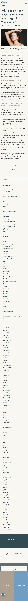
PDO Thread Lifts (7, 289)
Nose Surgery (6, 284)
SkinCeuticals (6, 304)
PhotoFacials (6, 291)
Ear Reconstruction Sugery (9, 224)
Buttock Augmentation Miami (9, 211)
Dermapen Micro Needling (9, 221)
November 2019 (6, 457)
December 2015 (6, 522)
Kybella (4, 261)
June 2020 (5, 440)
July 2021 (5, 407)
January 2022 (6, 392)
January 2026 (6, 335)
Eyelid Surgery (6, 229)
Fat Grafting (5, 236)
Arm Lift (4, 194)
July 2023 (5, 358)
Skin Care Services (7, 299)
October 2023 (6, 353)
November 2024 (7, 340)
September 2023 (7, 355)
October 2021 (6, 400)
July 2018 (5, 482)
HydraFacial (5, 251)
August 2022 (6, 375)
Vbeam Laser (6, 319)
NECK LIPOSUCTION (8, 276)
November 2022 (7, 368)
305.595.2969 (14, 156)
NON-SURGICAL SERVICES (13, 26)
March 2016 (5, 515)
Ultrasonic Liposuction (8, 311)
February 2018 (6, 495)
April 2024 (5, 348)
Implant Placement (7, 254)
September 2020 (7, 432)
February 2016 (6, 517)
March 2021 (5, 417)
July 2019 (5, 467)
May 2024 (5, 345)
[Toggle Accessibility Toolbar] (3, 594)
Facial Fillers (5, 234)
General (4, 26)
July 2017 (5, 507)
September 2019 (7, 462)
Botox (4, 201)
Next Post (14, 170)
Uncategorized (6, 314)
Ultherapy (5, 309)
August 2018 (6, 480)
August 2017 (6, 505)
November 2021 (6, 397)
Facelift (4, 231)
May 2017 (5, 512)
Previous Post (14, 166)
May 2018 (5, 487)
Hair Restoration (6, 246)
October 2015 (6, 527)
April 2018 (5, 490)
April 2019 (5, 470)
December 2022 (7, 365)
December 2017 (6, 500)
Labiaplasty (5, 264)
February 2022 (6, 390)
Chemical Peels (6, 216)
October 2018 (6, 475)
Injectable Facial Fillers (8, 256)
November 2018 (6, 472)
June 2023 (5, 360)
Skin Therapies (6, 301)
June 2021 (5, 410)
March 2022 (5, 387)
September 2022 (7, 373)
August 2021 (6, 405)
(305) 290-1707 (21, 586)
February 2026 (6, 333)
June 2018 (5, 485)
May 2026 (5, 330)
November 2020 (7, 427)
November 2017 (6, 502)
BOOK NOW (7, 586)
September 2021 (7, 402)
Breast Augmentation (7, 204)
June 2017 (5, 510)
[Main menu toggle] (26, 3)
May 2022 (5, 382)
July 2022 (5, 378)
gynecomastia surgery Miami (9, 244)
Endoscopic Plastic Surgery (9, 226)
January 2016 (6, 520)
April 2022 (5, 385)
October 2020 (6, 430)
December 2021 (6, 395)
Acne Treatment (6, 191)
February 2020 (6, 450)
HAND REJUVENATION (8, 249)
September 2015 (7, 530)
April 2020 (5, 445)
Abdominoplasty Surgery (8, 189)
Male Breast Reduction (8, 269)
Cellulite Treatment (7, 214)
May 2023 (5, 363)
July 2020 (5, 437)
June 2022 (5, 380)
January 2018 (6, 497)
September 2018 (7, 477)
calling (9, 156)
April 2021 (5, 415)
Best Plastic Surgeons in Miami (10, 196)
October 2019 (6, 460)
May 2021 (5, 412)
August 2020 (6, 435)
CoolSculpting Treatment (8, 219)
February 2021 (6, 420)
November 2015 (6, 525)
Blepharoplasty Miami (8, 199)
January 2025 (6, 338)
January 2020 (6, 452)
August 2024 (6, 343)
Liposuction (5, 266)
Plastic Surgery (6, 294)
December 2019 (6, 455)
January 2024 (6, 350)
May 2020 (5, 442)
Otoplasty (5, 286)
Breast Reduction (7, 209)
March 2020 (5, 447)
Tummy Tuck (5, 306)
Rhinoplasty (5, 296)
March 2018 (5, 492)
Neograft (5, 279)
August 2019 (6, 465)
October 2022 (6, 370)
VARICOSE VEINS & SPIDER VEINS (11, 316)
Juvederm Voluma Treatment (9, 259)
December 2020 (7, 425)
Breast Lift (5, 206)
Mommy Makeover (7, 274)
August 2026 (6, 328)
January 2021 (6, 422)
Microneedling (6, 271)
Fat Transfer (5, 239)
